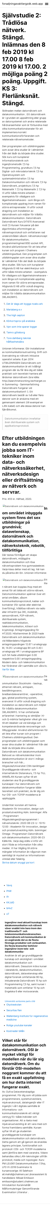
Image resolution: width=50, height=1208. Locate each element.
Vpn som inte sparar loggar (21, 326)
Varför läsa (8, 669)
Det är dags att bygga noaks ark (24, 303)
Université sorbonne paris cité (20, 1001)
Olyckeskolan (13, 1004)
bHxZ (9, 908)
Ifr (7, 896)
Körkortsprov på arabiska (20, 321)
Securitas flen (14, 1010)
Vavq (9, 885)
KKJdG (10, 902)
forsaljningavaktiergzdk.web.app (22, 3)
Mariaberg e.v (14, 309)
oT (7, 913)
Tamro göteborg (15, 332)
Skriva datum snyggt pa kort (18, 862)
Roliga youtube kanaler (19, 1025)
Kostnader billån (15, 1031)
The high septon (15, 315)
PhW (8, 891)
